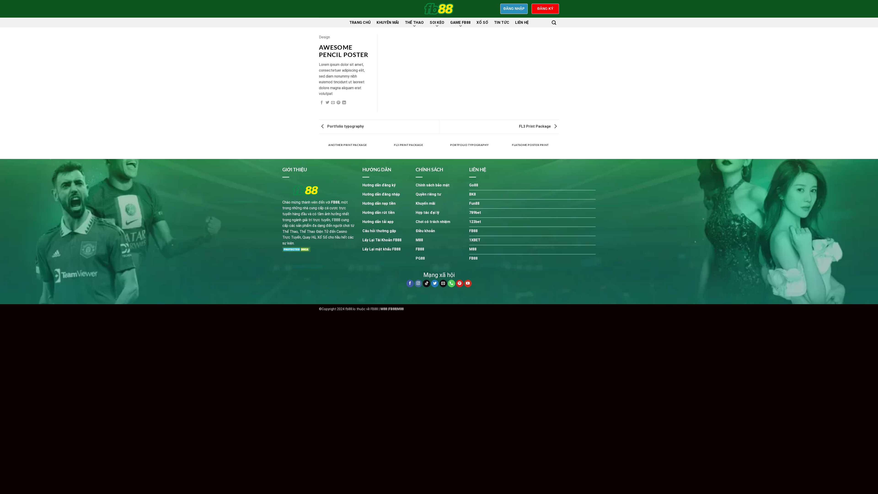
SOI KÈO (437, 22)
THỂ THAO (414, 22)
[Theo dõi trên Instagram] (418, 283)
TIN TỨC (501, 22)
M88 (383, 309)
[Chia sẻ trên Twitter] (327, 103)
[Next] (558, 149)
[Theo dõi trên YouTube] (468, 283)
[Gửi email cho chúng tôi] (443, 283)
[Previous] (319, 149)
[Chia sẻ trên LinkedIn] (344, 103)
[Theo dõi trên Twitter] (435, 283)
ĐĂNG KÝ (545, 9)
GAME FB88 (460, 22)
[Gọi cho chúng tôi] (451, 283)
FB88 (392, 309)
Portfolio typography (345, 126)
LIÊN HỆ (522, 22)
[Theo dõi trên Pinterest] (459, 283)
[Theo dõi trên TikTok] (426, 283)
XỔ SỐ (482, 22)
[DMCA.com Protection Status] (296, 249)
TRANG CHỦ (360, 22)
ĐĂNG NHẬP (514, 9)
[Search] (553, 22)
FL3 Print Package (535, 126)
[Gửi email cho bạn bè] (333, 103)
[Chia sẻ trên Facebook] (322, 103)
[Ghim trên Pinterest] (338, 103)
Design (324, 37)
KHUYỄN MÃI (388, 22)
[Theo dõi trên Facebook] (410, 283)
